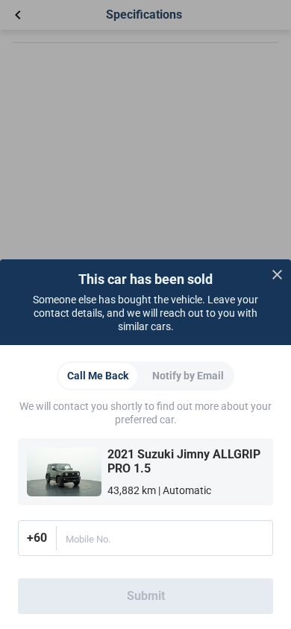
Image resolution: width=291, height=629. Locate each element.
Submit (146, 596)
